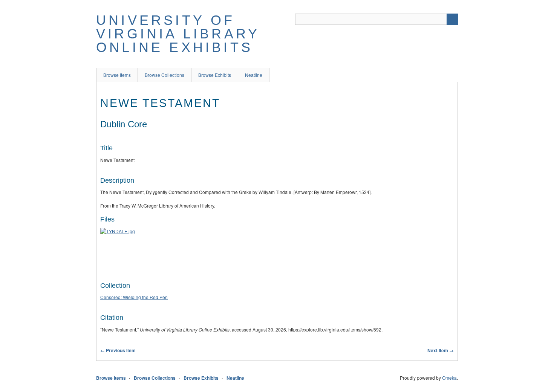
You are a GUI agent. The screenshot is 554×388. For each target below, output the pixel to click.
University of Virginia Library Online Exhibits (177, 33)
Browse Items (117, 75)
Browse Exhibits (214, 75)
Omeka (449, 377)
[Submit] (452, 19)
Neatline (253, 75)
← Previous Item (118, 350)
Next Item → (440, 350)
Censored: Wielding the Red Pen (134, 297)
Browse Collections (164, 75)
